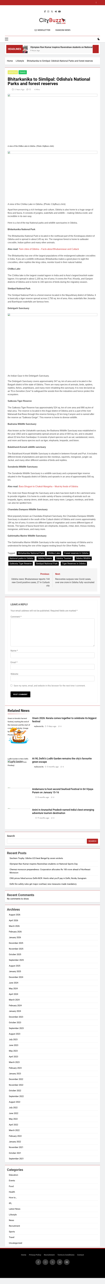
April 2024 (13, 994)
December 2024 (16, 977)
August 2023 (14, 1034)
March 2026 (14, 926)
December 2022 (16, 1079)
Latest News (14, 1209)
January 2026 (15, 937)
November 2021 (16, 1147)
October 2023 (15, 1022)
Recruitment (14, 1226)
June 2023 (13, 1045)
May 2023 (13, 1051)
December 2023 (16, 1017)
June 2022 (13, 1113)
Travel (23, 72)
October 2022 (15, 1090)
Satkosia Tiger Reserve (21, 563)
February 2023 (15, 1068)
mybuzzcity (39, 726)
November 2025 (16, 949)
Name (14, 650)
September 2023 (16, 1028)
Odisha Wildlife (83, 558)
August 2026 (14, 914)
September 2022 (16, 1096)
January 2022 (15, 1141)
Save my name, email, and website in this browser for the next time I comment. (49, 685)
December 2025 (16, 943)
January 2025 (15, 971)
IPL (10, 1203)
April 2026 (13, 920)
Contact (80, 1255)
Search (11, 835)
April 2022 (13, 1124)
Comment (16, 616)
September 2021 (16, 1158)
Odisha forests (45, 558)
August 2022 (14, 1102)
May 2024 (13, 988)
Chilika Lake (54, 553)
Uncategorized (15, 1243)
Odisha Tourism (64, 558)
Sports (12, 1231)
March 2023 (14, 1062)
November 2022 (16, 1085)
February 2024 (15, 1005)
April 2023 (13, 1056)
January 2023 (15, 1073)
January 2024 (15, 1011)
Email (14, 662)
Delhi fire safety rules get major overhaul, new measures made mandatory (43, 884)
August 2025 (14, 966)
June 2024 (13, 983)
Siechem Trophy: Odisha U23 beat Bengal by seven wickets (36, 858)
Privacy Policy (35, 1255)
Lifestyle (13, 72)
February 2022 (15, 1136)
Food (11, 1186)
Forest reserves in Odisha (76, 553)
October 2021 (15, 1153)
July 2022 (13, 1107)
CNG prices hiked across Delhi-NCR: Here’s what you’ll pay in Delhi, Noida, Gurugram (47, 3)
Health (12, 1192)
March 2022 (14, 1130)
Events (12, 1180)
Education (13, 1175)
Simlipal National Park (47, 563)
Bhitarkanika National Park (31, 553)
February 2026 (15, 931)
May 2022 (13, 1119)
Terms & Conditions (65, 1255)
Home (23, 1255)
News (11, 1220)
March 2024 (14, 1000)
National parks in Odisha (21, 558)
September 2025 (16, 960)
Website (14, 674)
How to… (13, 1197)
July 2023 (13, 1039)
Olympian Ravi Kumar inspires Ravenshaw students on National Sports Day (58, 47)
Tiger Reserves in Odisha (74, 563)
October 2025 (15, 954)
